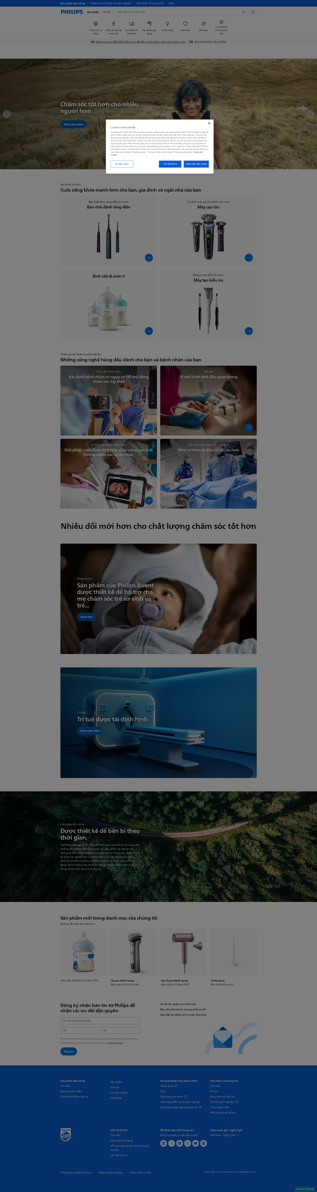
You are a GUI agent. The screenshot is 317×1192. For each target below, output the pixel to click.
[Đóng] (209, 123)
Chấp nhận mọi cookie (196, 164)
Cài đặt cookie (122, 164)
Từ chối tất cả (170, 164)
